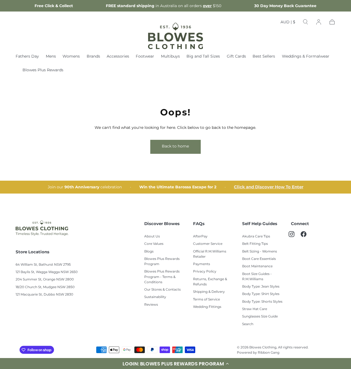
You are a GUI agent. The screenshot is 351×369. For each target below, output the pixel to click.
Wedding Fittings (207, 307)
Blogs (149, 251)
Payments (201, 264)
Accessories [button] (118, 56)
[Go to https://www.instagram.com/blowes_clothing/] (294, 237)
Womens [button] (71, 56)
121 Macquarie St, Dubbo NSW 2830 (44, 294)
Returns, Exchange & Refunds (210, 281)
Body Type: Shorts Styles (262, 301)
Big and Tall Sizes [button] (203, 56)
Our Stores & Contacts (162, 289)
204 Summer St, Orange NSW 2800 (45, 279)
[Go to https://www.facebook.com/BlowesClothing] (306, 237)
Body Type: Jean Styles (260, 286)
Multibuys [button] (170, 56)
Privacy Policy (204, 271)
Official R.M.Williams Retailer (209, 254)
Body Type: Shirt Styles (260, 294)
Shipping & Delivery (209, 291)
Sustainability (155, 297)
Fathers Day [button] (27, 56)
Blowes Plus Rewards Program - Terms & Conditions (162, 276)
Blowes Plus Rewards (42, 70)
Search (247, 324)
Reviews (151, 304)
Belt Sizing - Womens (259, 251)
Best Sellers (264, 56)
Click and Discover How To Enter (268, 187)
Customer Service (207, 244)
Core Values (153, 244)
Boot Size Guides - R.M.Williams (257, 276)
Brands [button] (93, 56)
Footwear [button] (145, 56)
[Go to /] (175, 36)
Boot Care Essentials (259, 259)
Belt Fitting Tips (255, 244)
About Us (152, 236)
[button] (288, 23)
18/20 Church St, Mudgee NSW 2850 (45, 287)
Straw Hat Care (254, 309)
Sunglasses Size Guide (260, 316)
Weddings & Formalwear (305, 56)
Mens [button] (51, 56)
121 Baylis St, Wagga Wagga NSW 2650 (47, 272)
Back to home (175, 146)
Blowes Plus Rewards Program (162, 261)
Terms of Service (206, 299)
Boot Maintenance (257, 266)
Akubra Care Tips (256, 236)
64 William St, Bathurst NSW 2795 (43, 264)
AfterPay (200, 236)
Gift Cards (236, 56)
